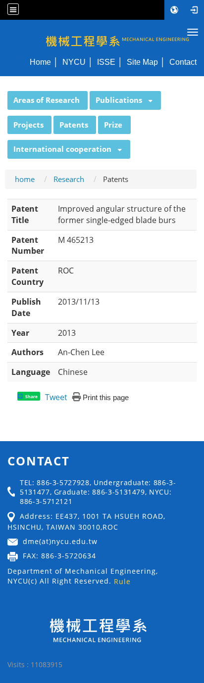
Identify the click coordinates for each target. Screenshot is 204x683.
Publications (119, 100)
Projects (28, 125)
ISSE (106, 61)
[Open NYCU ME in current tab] (102, 36)
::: (3, 96)
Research (68, 179)
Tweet (56, 397)
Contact (183, 61)
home (25, 179)
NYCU (74, 61)
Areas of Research (46, 100)
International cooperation (62, 149)
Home (40, 61)
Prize (113, 125)
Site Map (142, 61)
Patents (73, 125)
